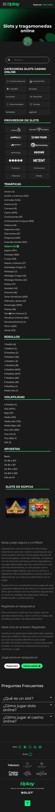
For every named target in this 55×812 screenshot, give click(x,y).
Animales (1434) (12, 200)
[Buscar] (9, 60)
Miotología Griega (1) (15, 267)
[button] (27, 698)
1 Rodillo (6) (10, 344)
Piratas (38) (10, 309)
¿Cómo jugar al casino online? (23, 719)
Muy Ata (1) (10, 434)
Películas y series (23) (15, 301)
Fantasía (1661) (11, 254)
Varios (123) (10, 330)
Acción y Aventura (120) (16, 195)
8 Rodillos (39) (11, 382)
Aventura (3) (10, 204)
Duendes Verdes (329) (15, 242)
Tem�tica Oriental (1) (15, 313)
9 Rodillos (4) (11, 386)
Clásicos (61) (10, 225)
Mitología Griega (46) (15, 275)
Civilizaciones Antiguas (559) (19, 221)
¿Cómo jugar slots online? (19, 708)
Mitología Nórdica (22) (15, 280)
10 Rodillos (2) (11, 352)
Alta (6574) (9, 408)
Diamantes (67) (12, 233)
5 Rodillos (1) (10, 404)
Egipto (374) (10, 250)
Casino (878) (10, 212)
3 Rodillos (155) (11, 357)
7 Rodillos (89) (11, 378)
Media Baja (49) (12, 425)
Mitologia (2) (10, 271)
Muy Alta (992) (11, 429)
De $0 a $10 (10, 460)
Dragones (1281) (12, 237)
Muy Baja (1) (10, 438)
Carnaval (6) (10, 208)
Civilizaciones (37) (13, 216)
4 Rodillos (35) (11, 365)
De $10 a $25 (10, 469)
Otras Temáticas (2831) (16, 296)
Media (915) (10, 417)
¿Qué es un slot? (18, 698)
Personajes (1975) (13, 305)
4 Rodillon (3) (11, 361)
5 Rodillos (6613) (12, 369)
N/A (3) (7, 442)
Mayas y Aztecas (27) (15, 263)
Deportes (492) (12, 229)
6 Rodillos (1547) (12, 373)
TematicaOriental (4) (15, 322)
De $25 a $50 (11, 473)
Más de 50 (9, 477)
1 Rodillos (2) (10, 348)
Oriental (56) (10, 292)
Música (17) (10, 284)
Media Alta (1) (11, 390)
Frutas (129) (10, 258)
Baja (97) (8, 413)
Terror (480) (10, 326)
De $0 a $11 (10, 464)
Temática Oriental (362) (16, 317)
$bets (7, 456)
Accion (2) (9, 191)
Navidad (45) (10, 288)
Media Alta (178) (12, 421)
